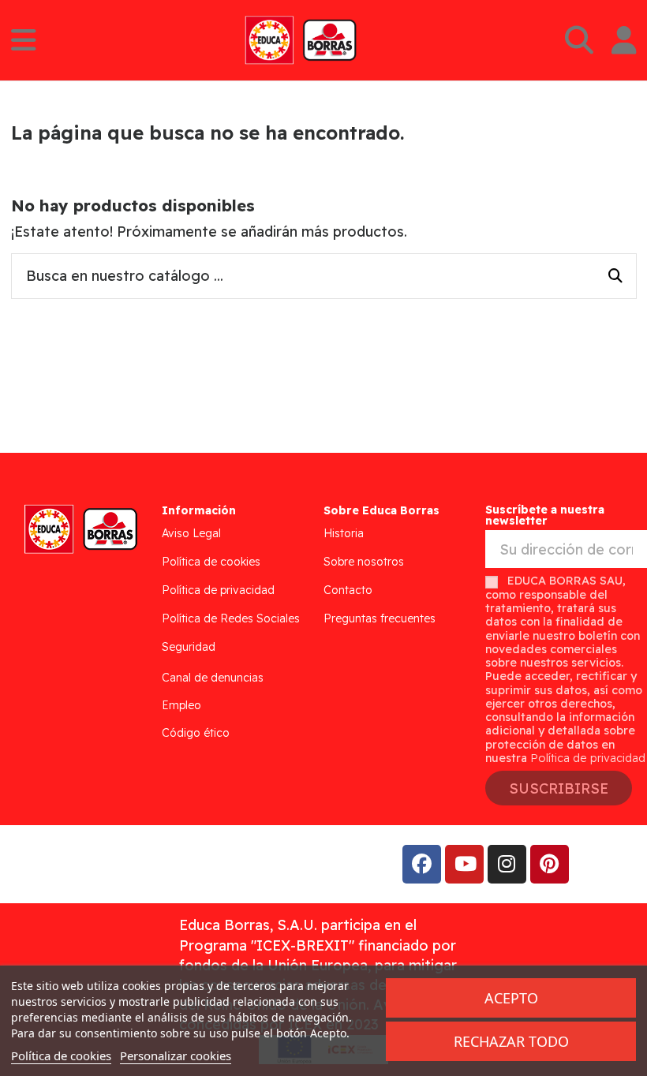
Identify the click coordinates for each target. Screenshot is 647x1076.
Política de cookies (211, 562)
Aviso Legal (191, 533)
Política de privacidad (218, 590)
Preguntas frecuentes (380, 618)
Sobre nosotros (364, 562)
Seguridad (188, 647)
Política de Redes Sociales (231, 618)
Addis (137, 864)
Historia (344, 533)
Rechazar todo (511, 1041)
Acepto (511, 997)
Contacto (348, 590)
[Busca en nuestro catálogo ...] (615, 276)
